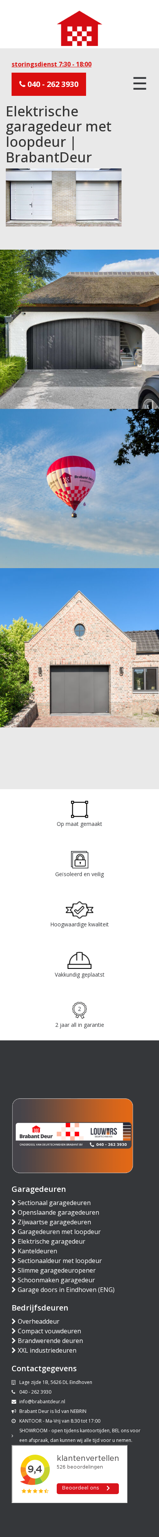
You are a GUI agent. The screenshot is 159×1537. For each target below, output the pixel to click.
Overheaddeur (38, 1321)
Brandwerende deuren (50, 1340)
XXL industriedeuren (47, 1350)
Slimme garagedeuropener (57, 1270)
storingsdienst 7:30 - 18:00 (51, 64)
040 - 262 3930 (51, 84)
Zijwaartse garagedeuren (54, 1222)
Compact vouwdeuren (49, 1331)
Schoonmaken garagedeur (56, 1280)
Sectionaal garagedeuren (54, 1202)
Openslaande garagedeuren (58, 1212)
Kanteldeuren (37, 1251)
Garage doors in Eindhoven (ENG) (66, 1289)
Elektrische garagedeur (51, 1241)
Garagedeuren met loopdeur (59, 1231)
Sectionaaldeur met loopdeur (60, 1260)
